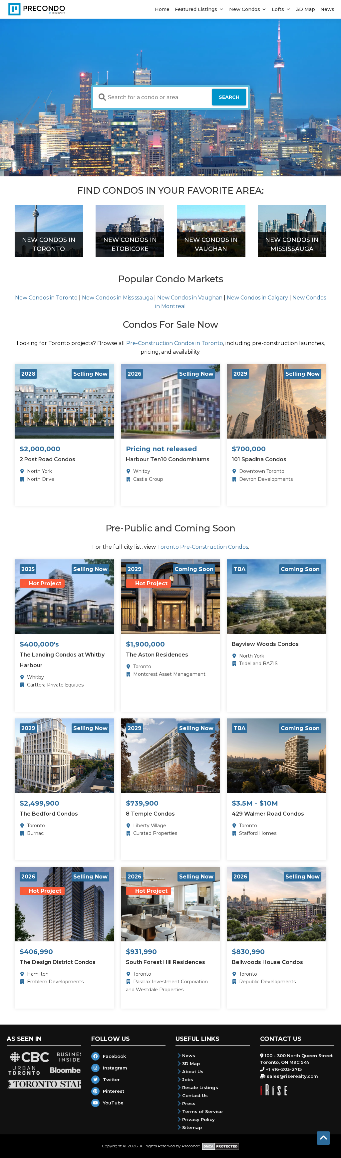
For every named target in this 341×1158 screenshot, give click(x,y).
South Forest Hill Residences (165, 962)
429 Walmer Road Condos (268, 814)
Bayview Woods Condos (265, 644)
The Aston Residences (157, 655)
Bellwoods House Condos (267, 962)
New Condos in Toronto (46, 297)
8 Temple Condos (150, 814)
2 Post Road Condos (47, 459)
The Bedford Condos (49, 814)
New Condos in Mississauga (117, 297)
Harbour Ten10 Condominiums (167, 459)
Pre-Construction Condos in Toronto (174, 343)
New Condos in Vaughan (189, 297)
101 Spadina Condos (259, 459)
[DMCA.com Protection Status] (220, 1145)
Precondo (191, 1145)
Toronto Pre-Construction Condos (202, 547)
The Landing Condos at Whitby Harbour (62, 660)
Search (229, 97)
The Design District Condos (58, 962)
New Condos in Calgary (257, 297)
